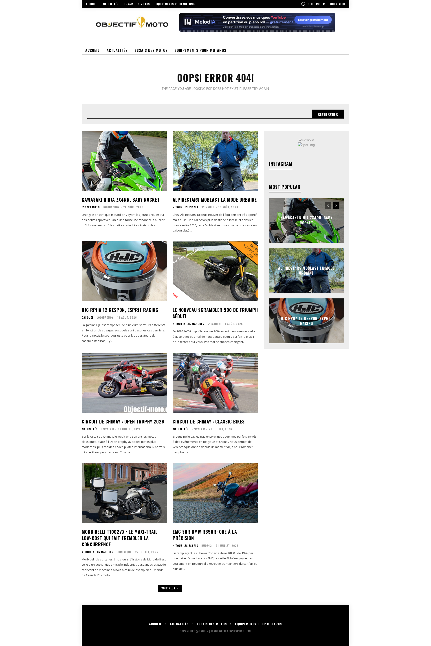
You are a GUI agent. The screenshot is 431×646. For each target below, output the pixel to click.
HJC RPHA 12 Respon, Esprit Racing (120, 309)
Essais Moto (91, 207)
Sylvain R (208, 207)
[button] (313, 4)
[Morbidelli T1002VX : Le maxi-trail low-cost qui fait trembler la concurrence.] (124, 493)
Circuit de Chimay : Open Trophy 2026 (123, 421)
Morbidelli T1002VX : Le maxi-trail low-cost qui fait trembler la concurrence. (120, 538)
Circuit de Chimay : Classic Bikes (209, 421)
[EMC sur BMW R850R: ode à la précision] (215, 493)
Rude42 (206, 545)
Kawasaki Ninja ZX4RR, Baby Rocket (121, 199)
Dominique (124, 552)
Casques (88, 317)
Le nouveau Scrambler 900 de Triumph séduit (215, 313)
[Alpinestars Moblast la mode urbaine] (215, 161)
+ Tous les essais (185, 207)
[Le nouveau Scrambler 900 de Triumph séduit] (215, 271)
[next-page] (336, 205)
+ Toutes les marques (188, 323)
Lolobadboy (111, 207)
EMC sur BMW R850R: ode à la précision (205, 534)
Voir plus (168, 588)
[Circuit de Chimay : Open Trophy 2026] (124, 383)
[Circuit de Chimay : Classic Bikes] (215, 383)
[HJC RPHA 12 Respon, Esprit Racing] (124, 271)
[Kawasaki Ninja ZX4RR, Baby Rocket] (124, 161)
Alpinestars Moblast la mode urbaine (215, 199)
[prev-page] (328, 205)
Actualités (90, 429)
